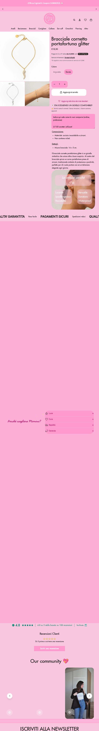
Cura (51, 419)
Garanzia (52, 431)
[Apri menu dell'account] (79, 20)
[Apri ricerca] (74, 20)
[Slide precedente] (3, 9)
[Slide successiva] (96, 9)
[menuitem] (86, 28)
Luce (51, 413)
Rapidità (52, 425)
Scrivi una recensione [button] (49, 649)
